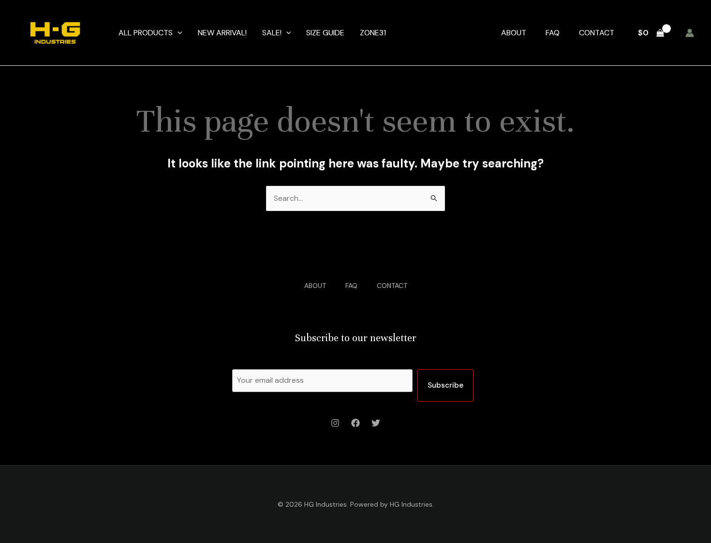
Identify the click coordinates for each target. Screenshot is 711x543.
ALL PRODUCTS (145, 33)
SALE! (271, 33)
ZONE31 (373, 33)
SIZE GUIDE (325, 33)
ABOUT (513, 33)
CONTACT (596, 33)
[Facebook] (355, 423)
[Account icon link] (689, 33)
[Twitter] (375, 423)
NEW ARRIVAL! (222, 33)
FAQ (553, 33)
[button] (177, 33)
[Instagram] (335, 423)
